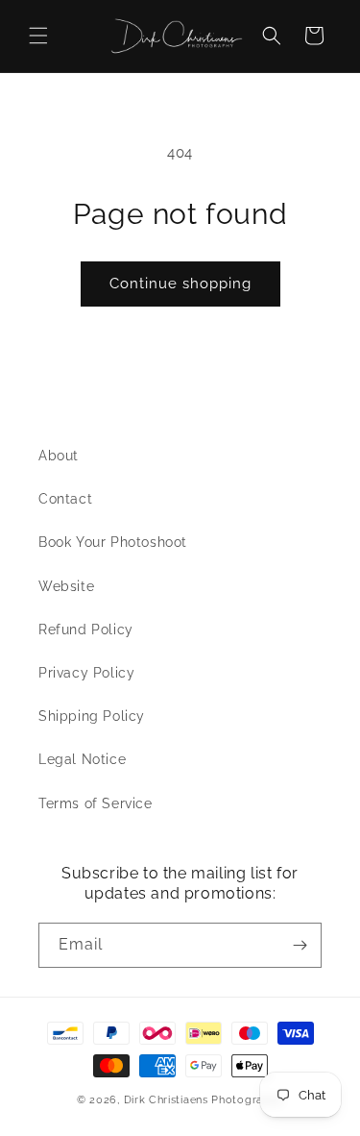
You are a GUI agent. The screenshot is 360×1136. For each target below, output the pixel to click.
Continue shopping (180, 283)
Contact (65, 498)
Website (66, 586)
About (58, 455)
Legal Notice (82, 759)
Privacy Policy (86, 672)
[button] (38, 35)
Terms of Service (95, 803)
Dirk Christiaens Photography (204, 1100)
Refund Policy (85, 629)
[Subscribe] (299, 945)
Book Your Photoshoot (112, 542)
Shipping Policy (91, 716)
